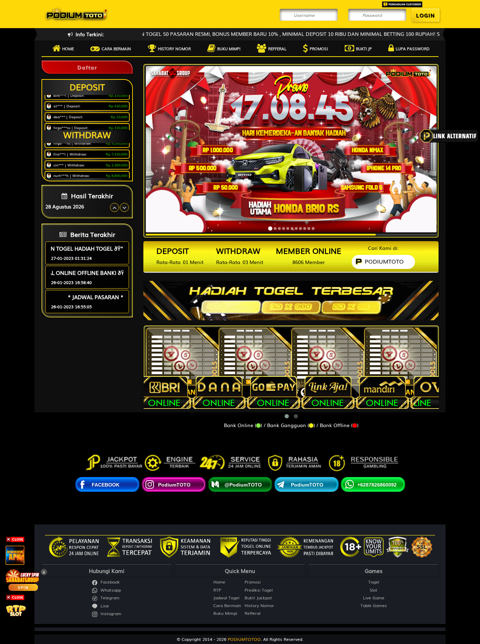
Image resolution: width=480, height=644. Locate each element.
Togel (373, 582)
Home (68, 48)
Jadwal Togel (226, 598)
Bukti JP (364, 48)
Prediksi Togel (259, 590)
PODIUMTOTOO (244, 639)
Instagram (110, 614)
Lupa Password (412, 48)
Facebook (109, 582)
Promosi (319, 48)
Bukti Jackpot (258, 598)
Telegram (109, 598)
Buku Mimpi (228, 48)
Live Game (373, 598)
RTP (217, 590)
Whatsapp (110, 590)
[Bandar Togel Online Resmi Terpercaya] (291, 298)
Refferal (277, 48)
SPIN (23, 587)
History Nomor (174, 48)
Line (104, 606)
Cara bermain (116, 48)
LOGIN (425, 15)
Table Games (374, 605)
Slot (373, 590)
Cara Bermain (227, 605)
